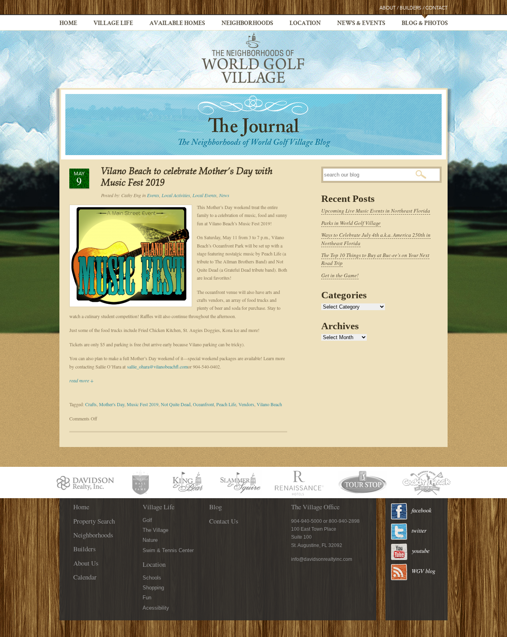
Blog (215, 506)
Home (68, 24)
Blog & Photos (425, 24)
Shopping (153, 588)
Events (153, 195)
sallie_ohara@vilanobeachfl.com (157, 366)
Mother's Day (111, 404)
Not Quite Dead (176, 404)
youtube (420, 550)
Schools (152, 578)
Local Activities (176, 195)
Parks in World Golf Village (351, 222)
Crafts (91, 404)
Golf (147, 520)
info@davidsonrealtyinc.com (321, 559)
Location (305, 24)
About (387, 8)
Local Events (205, 195)
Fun (147, 598)
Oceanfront (203, 404)
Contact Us (223, 521)
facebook (421, 510)
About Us (86, 563)
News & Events (361, 24)
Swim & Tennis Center (168, 550)
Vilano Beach (269, 404)
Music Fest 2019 (142, 404)
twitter (419, 530)
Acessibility (156, 608)
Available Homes (177, 24)
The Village (155, 530)
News (224, 195)
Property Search (94, 521)
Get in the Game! (339, 275)
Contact (436, 8)
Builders (410, 8)
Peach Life (226, 404)
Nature (150, 540)
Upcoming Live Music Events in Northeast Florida (375, 210)
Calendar (85, 576)
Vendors (246, 404)
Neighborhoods (247, 24)
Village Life (113, 24)
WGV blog (423, 571)
